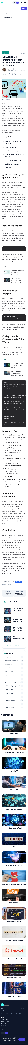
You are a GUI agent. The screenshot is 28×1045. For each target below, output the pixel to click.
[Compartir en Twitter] (12, 74)
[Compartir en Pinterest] (17, 74)
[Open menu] (25, 2)
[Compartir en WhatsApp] (15, 74)
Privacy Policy (4, 1019)
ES (17, 2)
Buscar (24, 8)
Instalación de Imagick (12, 151)
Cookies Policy (4, 1023)
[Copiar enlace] (20, 74)
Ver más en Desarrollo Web (11, 646)
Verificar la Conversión (12, 164)
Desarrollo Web (10, 14)
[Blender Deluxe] (4, 2)
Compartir (18, 581)
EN (14, 2)
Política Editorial (5, 1026)
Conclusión (8, 167)
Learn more (5, 1041)
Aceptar (22, 1039)
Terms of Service (5, 1021)
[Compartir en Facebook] (9, 74)
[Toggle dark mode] (21, 2)
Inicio (2, 14)
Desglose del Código (15, 160)
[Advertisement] (14, 33)
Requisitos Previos (11, 147)
